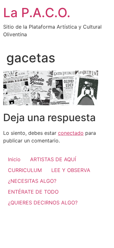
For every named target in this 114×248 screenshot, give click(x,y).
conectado (71, 133)
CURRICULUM (25, 170)
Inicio (14, 159)
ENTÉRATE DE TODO (33, 192)
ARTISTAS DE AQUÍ (53, 159)
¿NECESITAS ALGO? (32, 181)
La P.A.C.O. (36, 12)
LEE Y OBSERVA (70, 170)
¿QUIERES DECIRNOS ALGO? (43, 202)
